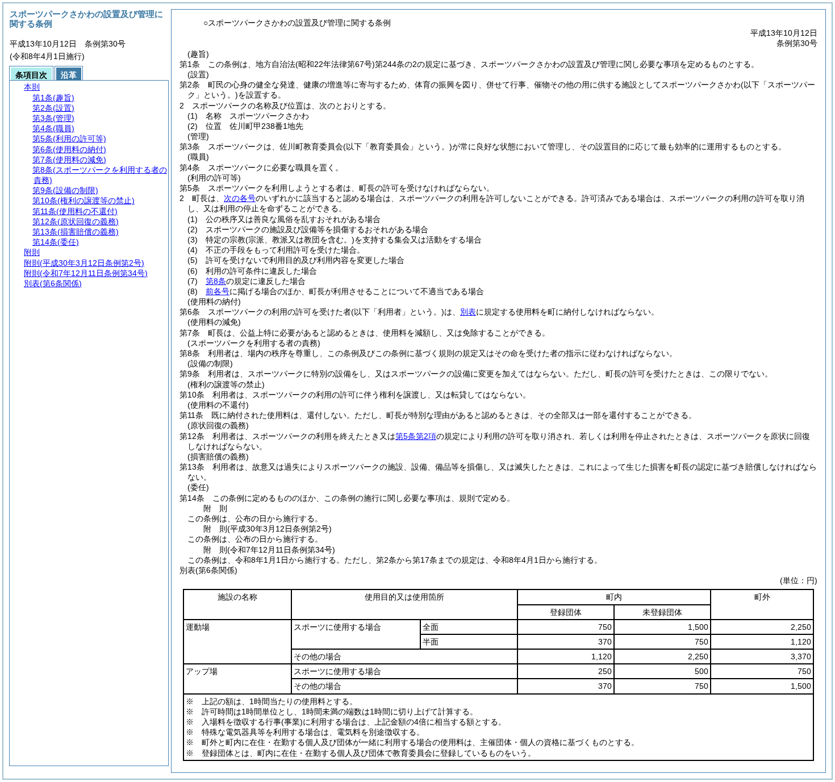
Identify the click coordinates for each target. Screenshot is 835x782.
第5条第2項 (415, 436)
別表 (468, 311)
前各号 (217, 291)
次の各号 (240, 198)
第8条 (216, 281)
